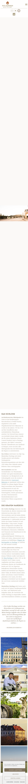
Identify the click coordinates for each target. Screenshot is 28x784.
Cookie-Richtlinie (9, 781)
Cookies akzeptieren (15, 770)
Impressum (22, 781)
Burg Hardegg (8, 558)
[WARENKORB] (18, 10)
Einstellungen (15, 778)
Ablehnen (15, 774)
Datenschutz (16, 781)
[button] (14, 14)
